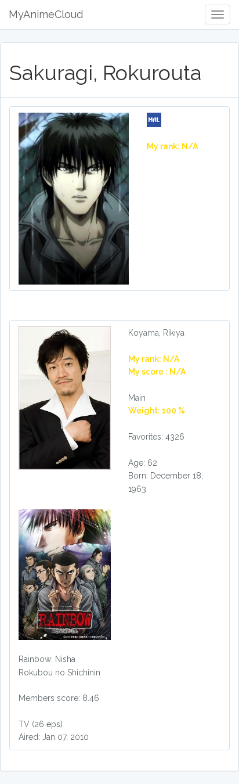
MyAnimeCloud (46, 14)
